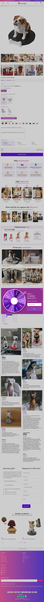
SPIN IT (34, 308)
